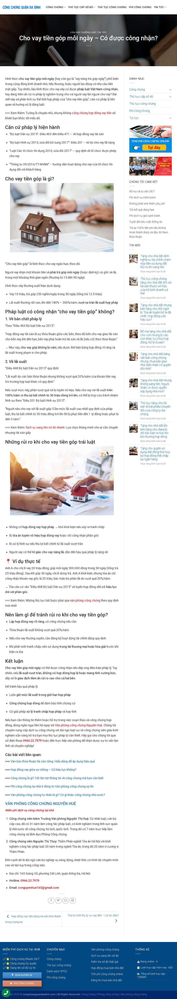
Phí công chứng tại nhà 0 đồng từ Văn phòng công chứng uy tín (52, 786)
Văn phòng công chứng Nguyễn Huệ (78, 725)
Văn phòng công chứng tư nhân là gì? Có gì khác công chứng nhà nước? (57, 795)
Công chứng (54, 7)
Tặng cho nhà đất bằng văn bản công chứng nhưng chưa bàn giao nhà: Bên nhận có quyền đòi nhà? (155, 361)
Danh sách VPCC (57, 971)
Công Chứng (88, 994)
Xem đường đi (23, 975)
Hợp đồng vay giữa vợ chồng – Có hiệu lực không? (43, 769)
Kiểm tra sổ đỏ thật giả (104, 961)
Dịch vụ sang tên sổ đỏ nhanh (45, 427)
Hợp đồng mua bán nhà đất (107, 968)
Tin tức (159, 7)
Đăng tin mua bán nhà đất (106, 980)
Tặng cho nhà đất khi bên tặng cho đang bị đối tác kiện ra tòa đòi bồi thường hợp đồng (154, 431)
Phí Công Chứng (140, 7)
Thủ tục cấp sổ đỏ (80, 7)
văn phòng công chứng (85, 600)
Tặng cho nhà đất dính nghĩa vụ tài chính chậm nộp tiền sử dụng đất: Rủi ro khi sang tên (155, 261)
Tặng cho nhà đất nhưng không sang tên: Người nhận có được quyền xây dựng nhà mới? (156, 386)
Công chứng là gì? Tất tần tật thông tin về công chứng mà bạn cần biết (57, 778)
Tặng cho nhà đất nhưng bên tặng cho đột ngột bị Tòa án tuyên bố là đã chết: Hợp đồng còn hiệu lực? (156, 312)
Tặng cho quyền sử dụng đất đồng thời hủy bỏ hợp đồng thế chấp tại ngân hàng (155, 454)
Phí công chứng (23, 983)
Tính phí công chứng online (107, 974)
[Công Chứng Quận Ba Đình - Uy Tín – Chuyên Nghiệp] (22, 7)
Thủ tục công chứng (112, 7)
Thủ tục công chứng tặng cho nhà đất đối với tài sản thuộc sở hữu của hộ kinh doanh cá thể (155, 286)
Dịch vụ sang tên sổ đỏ (105, 955)
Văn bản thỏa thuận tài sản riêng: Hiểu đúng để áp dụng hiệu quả (52, 761)
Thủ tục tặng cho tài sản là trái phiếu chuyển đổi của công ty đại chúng (155, 408)
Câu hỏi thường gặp (83, 32)
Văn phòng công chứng (105, 949)
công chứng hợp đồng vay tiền (91, 113)
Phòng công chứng (108, 994)
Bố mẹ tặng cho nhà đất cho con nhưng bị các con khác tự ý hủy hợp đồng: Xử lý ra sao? (155, 337)
